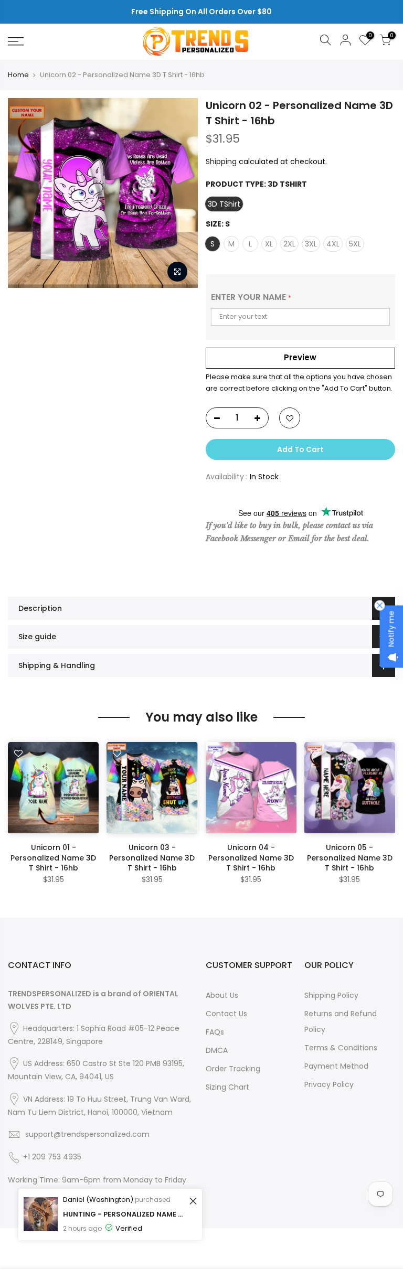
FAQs (215, 1032)
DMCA (217, 1050)
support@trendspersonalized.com (87, 1134)
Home (18, 75)
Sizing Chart (227, 1087)
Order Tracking (233, 1068)
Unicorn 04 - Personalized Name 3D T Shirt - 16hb (251, 858)
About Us (222, 995)
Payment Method (336, 1066)
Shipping (221, 161)
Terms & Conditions (340, 1047)
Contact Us (226, 1013)
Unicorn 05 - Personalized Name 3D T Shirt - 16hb (350, 858)
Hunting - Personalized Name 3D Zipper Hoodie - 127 (124, 1214)
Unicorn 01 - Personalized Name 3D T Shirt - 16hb (53, 858)
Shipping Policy (331, 995)
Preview (300, 357)
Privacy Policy (329, 1084)
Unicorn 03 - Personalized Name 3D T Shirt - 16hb (152, 858)
